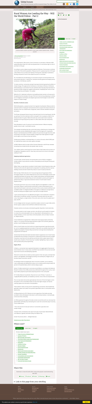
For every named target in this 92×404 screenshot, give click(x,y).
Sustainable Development (24, 357)
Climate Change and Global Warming (26, 352)
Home (16, 7)
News (23, 9)
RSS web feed (35, 388)
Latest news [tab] (28, 328)
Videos (66, 388)
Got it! (86, 402)
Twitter (35, 376)
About (24, 7)
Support (67, 7)
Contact (75, 7)
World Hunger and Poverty (24, 337)
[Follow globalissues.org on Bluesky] (70, 4)
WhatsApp (41, 376)
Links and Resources (69, 389)
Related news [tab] (19, 328)
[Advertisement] (68, 28)
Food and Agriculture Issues (24, 361)
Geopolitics (20, 342)
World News (40, 7)
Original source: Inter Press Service (22, 320)
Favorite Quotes (68, 391)
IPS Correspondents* (19, 55)
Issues (32, 7)
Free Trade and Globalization (24, 341)
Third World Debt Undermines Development (28, 339)
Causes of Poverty (22, 336)
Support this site (51, 389)
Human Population (22, 354)
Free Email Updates (51, 388)
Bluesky (22, 376)
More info (35, 402)
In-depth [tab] (35, 328)
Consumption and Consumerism (25, 356)
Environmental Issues (23, 347)
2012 (26, 9)
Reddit (48, 376)
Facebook (28, 376)
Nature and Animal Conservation (25, 351)
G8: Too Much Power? (23, 359)
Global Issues (27, 1)
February (29, 9)
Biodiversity (20, 349)
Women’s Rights (21, 346)
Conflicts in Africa (22, 344)
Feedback (49, 391)
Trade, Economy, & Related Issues (26, 334)
